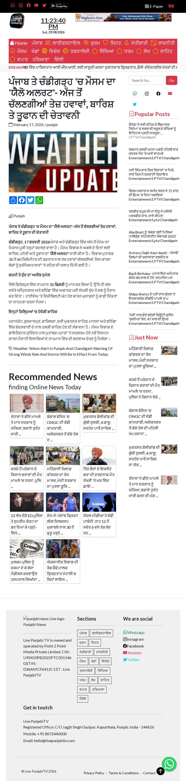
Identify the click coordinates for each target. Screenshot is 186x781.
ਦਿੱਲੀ (58, 59)
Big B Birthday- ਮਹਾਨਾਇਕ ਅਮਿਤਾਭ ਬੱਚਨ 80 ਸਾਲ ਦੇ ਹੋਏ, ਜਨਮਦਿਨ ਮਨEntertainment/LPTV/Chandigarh (154, 277)
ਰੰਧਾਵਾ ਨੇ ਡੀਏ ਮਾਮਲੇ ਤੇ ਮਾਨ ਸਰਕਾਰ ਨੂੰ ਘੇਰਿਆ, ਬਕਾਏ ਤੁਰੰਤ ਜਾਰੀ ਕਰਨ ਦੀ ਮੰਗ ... (144, 487)
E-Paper (156, 6)
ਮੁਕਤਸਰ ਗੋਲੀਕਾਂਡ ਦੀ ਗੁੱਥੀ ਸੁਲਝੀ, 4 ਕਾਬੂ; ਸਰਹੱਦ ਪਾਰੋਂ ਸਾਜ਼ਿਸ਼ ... (98, 422)
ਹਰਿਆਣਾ (40, 59)
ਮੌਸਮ (21, 51)
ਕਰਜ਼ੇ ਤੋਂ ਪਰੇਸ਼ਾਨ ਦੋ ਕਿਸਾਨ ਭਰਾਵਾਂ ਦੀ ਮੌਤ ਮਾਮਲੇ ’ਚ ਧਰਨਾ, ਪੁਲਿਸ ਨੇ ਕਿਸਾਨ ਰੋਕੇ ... (145, 388)
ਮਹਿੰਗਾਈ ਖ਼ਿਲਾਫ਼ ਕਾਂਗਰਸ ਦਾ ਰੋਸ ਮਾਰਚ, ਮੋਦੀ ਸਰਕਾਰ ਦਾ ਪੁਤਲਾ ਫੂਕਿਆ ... (143, 357)
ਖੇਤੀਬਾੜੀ (139, 43)
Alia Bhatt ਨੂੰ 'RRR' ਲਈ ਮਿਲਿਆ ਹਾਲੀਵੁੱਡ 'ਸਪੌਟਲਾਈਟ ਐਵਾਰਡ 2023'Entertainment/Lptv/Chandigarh (153, 236)
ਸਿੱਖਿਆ (106, 51)
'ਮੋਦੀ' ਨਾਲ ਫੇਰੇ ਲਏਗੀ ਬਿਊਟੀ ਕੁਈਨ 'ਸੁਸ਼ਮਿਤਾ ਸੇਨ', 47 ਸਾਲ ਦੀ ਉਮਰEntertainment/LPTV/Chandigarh (154, 319)
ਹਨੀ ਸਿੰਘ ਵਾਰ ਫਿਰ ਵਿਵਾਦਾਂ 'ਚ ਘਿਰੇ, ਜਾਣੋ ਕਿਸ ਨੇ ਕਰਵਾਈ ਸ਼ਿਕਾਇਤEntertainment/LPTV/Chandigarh (154, 174)
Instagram (135, 639)
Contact (149, 773)
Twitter (133, 659)
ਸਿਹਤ (114, 43)
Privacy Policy (94, 773)
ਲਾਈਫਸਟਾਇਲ (66, 43)
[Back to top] (160, 771)
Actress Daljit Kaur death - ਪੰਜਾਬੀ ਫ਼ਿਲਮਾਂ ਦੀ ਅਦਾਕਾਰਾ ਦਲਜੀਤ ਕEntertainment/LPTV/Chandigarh (154, 257)
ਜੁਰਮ (95, 43)
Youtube (134, 652)
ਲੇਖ (146, 51)
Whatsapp (136, 632)
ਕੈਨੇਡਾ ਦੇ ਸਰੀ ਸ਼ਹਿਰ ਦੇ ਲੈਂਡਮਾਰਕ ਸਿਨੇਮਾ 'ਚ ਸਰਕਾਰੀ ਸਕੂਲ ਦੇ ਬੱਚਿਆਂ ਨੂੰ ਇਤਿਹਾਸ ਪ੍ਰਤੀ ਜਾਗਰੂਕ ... (152, 128)
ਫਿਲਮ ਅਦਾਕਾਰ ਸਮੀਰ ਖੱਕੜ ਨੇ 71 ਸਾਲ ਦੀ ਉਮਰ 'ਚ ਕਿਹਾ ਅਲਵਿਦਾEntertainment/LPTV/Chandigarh (154, 195)
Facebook (135, 646)
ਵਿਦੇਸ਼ (53, 51)
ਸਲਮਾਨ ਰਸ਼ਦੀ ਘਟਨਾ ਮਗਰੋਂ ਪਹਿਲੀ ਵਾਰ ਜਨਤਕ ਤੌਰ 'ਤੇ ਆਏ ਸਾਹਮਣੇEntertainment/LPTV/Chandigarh (154, 153)
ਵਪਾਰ (21, 59)
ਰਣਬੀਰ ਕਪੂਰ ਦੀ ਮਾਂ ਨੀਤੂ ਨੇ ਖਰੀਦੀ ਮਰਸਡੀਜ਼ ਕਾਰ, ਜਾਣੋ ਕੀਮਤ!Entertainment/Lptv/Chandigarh (153, 215)
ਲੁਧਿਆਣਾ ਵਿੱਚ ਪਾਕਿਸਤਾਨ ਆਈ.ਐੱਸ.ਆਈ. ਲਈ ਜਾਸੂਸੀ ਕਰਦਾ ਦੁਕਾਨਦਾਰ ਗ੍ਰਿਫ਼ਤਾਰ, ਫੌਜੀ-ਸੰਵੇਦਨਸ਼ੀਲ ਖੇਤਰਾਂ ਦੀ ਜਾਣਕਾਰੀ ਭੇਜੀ (94, 67)
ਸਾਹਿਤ (165, 51)
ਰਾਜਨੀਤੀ (165, 43)
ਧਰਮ (127, 51)
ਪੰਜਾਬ (36, 43)
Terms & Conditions (123, 773)
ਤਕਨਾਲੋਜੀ (78, 51)
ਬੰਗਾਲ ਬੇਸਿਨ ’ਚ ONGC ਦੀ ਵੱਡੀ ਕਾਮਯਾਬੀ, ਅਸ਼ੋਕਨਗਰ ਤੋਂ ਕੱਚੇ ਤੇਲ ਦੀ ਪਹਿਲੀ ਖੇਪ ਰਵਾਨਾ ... (145, 422)
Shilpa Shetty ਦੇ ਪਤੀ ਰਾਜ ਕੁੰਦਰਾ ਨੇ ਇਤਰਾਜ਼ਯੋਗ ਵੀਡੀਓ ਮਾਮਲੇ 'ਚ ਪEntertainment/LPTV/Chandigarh (154, 298)
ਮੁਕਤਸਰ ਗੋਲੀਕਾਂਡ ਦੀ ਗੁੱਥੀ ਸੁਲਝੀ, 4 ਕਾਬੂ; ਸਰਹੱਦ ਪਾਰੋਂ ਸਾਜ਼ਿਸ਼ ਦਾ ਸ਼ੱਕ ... (144, 456)
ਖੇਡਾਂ (34, 51)
